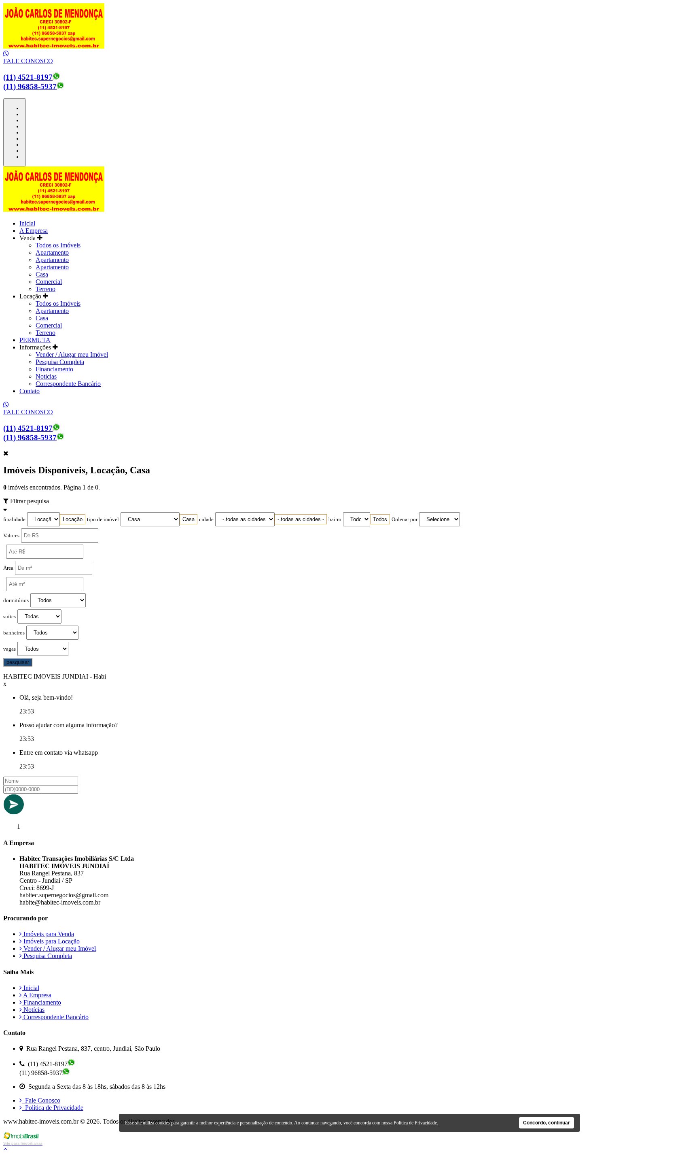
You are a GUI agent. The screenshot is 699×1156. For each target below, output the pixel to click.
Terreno (45, 288)
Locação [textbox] (73, 519)
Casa (42, 274)
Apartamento (52, 252)
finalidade (14, 519)
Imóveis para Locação (51, 941)
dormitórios (16, 600)
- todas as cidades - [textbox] (300, 519)
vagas (9, 649)
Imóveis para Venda (48, 933)
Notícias (46, 376)
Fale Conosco (41, 1100)
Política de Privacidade (52, 1107)
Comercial (49, 281)
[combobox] (72, 519)
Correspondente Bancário (68, 383)
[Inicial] (53, 46)
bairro (334, 519)
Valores (11, 536)
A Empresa (33, 230)
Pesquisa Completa (60, 361)
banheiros (14, 633)
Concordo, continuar (546, 1123)
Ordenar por (404, 519)
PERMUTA (35, 339)
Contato (29, 390)
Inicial (27, 223)
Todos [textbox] (380, 519)
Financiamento (54, 369)
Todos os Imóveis (58, 245)
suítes (9, 617)
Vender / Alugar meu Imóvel (72, 354)
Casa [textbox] (188, 519)
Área (8, 568)
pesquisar (17, 662)
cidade (206, 519)
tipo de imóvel (103, 519)
